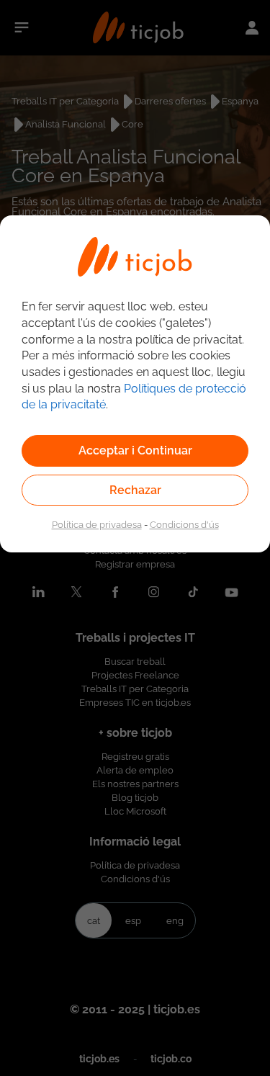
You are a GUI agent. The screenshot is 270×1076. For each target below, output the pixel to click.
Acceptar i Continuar (135, 450)
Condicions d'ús (184, 524)
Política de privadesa (97, 524)
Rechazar (135, 490)
